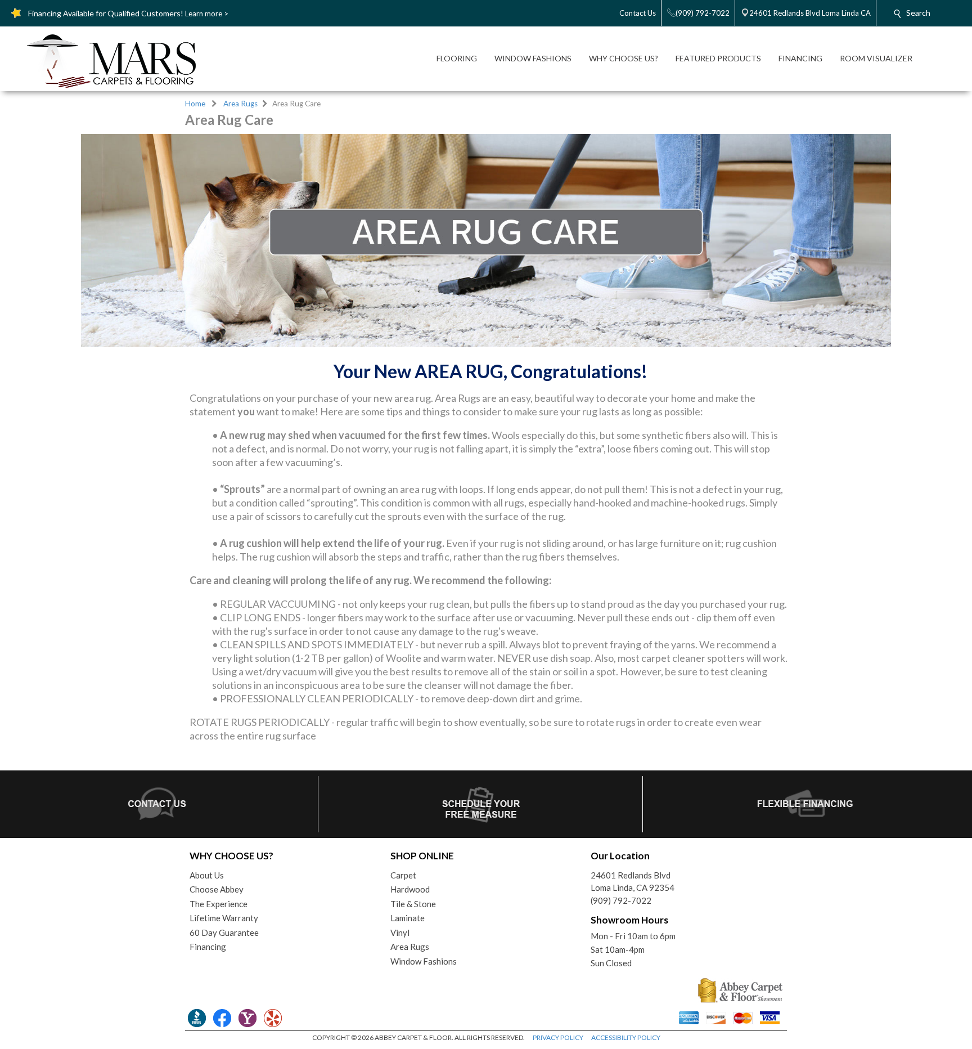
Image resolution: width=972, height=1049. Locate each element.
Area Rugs (240, 103)
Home (195, 103)
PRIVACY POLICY (558, 1037)
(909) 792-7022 (621, 900)
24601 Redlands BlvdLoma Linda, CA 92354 (632, 881)
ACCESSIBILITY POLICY (625, 1037)
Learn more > (206, 13)
